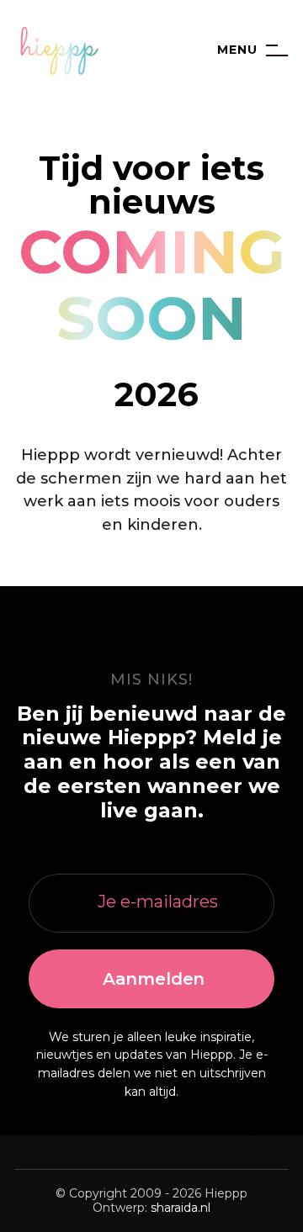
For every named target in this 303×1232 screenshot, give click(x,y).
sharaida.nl (180, 1207)
